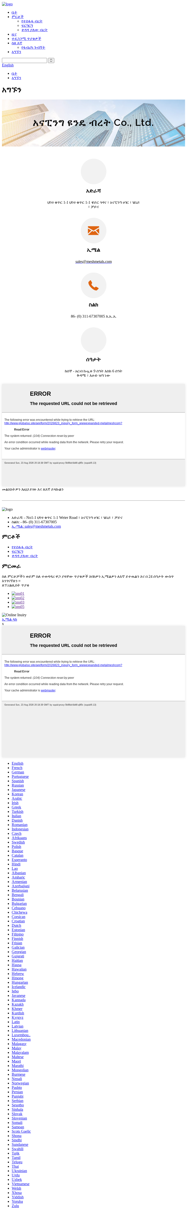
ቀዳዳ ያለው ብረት (34, 30)
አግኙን (16, 52)
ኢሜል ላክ (9, 619)
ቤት (14, 12)
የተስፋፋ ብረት (32, 21)
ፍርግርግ (27, 25)
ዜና (14, 34)
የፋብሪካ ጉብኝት (33, 47)
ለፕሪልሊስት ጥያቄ (15, 585)
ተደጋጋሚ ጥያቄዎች (26, 39)
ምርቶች (18, 17)
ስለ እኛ (17, 43)
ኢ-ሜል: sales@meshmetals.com (36, 526)
